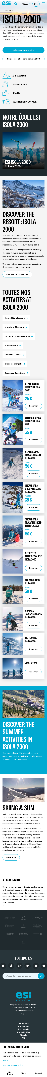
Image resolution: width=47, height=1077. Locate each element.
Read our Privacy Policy (13, 1065)
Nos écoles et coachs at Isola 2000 (23, 59)
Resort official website (17, 274)
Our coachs (23, 1026)
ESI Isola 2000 (18, 162)
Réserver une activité (23, 50)
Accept (38, 1073)
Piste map (11, 857)
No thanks (9, 1073)
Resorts (9, 11)
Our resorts (23, 1029)
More (5, 1060)
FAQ (23, 1038)
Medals (23, 1035)
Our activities (23, 1032)
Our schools (23, 1023)
